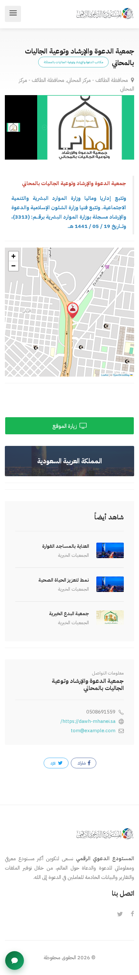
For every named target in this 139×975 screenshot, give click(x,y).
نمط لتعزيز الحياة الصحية (63, 580)
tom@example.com (93, 730)
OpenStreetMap (121, 375)
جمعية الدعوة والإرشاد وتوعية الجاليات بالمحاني (88, 684)
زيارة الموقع (65, 426)
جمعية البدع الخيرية (69, 613)
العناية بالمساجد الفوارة (65, 546)
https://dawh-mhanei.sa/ (87, 721)
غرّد (53, 763)
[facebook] (132, 914)
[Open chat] (14, 960)
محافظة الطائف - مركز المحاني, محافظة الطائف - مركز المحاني (76, 84)
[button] (73, 310)
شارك (82, 763)
